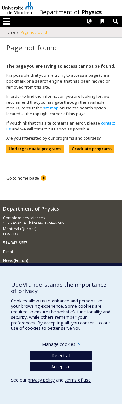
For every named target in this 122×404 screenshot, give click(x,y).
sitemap (50, 108)
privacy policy (41, 380)
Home (10, 32)
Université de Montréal (17, 8)
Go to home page (22, 178)
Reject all (61, 355)
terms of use (78, 380)
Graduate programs (92, 149)
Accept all (61, 366)
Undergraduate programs (35, 149)
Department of (70, 12)
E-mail (8, 251)
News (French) (15, 260)
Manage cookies (61, 344)
